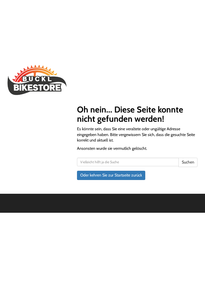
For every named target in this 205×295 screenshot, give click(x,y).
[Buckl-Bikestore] (53, 80)
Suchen (188, 162)
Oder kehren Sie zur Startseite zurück (111, 175)
